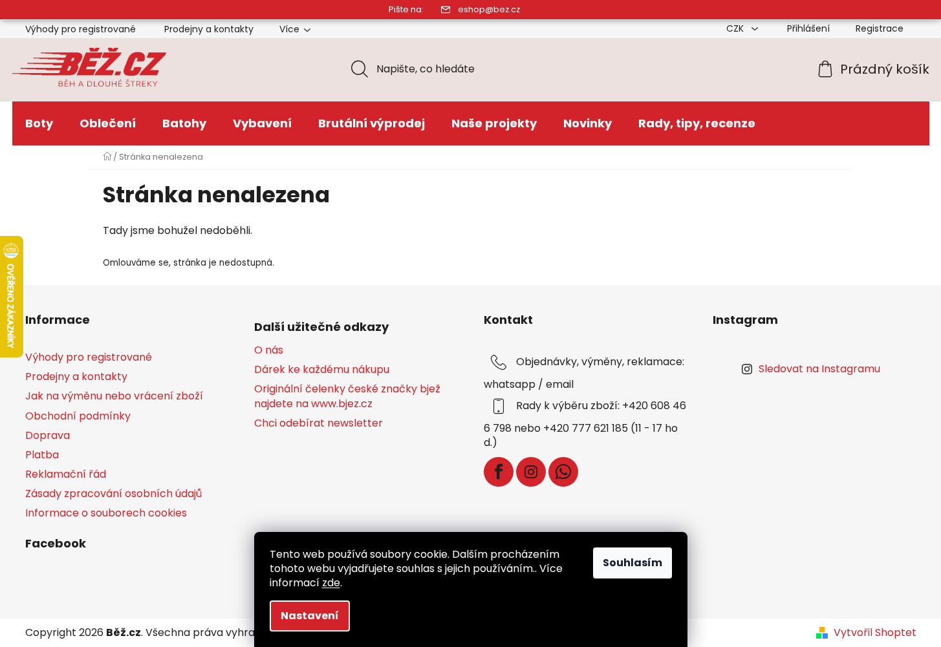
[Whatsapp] (563, 472)
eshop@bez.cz (489, 9)
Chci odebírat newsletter (318, 423)
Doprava (47, 435)
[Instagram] (531, 472)
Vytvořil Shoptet (875, 633)
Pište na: (406, 9)
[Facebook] (499, 472)
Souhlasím (632, 562)
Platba (42, 454)
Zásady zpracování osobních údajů (113, 493)
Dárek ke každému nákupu (321, 370)
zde (331, 582)
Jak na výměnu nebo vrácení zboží (114, 395)
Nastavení (310, 615)
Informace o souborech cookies (106, 512)
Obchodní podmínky (78, 415)
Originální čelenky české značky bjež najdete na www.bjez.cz (347, 396)
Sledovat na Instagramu (819, 368)
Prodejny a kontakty (209, 29)
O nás (268, 350)
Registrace (879, 28)
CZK (736, 28)
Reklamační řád (65, 474)
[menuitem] (39, 123)
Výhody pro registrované (80, 29)
